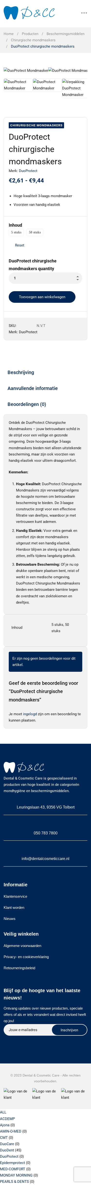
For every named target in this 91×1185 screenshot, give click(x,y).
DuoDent (7, 1150)
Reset (19, 245)
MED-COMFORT (12, 1169)
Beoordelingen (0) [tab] (27, 404)
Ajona (4, 1125)
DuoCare (7, 1144)
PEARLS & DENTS (14, 1181)
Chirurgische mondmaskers (33, 40)
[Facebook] (17, 1041)
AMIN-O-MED (10, 1131)
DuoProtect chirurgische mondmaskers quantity (33, 264)
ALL (3, 1112)
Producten (30, 34)
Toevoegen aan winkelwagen (42, 297)
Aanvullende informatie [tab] (33, 388)
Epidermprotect (12, 1163)
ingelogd (30, 714)
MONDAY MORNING (16, 1175)
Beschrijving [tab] (21, 372)
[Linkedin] (29, 1041)
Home (9, 34)
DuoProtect (28, 171)
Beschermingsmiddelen (65, 34)
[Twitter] (6, 1041)
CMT (4, 1137)
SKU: (13, 326)
